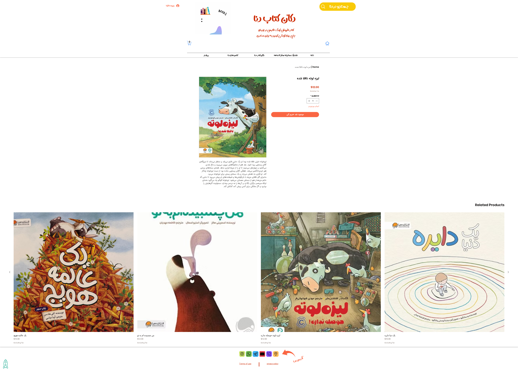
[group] (259, 278)
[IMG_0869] (255, 354)
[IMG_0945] (276, 354)
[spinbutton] (313, 100)
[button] (189, 43)
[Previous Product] (508, 272)
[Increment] (309, 100)
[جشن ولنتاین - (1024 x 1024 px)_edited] (262, 354)
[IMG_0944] (269, 354)
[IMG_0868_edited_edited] (249, 354)
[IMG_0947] (242, 354)
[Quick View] (445, 272)
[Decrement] (317, 100)
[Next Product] (9, 272)
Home (315, 67)
